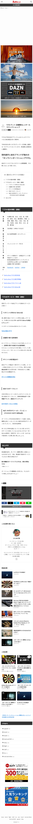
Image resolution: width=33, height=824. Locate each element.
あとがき (8, 198)
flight (6, 746)
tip (5, 753)
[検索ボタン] (31, 2)
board (6, 735)
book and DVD (9, 739)
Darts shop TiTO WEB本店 (12, 275)
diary (9, 129)
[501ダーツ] (16, 2)
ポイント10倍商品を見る (8, 377)
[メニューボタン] (2, 2)
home (2, 817)
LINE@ (23, 267)
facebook (10, 267)
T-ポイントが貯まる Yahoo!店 (16, 184)
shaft (6, 749)
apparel (7, 728)
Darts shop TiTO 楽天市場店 (12, 279)
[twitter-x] (16, 559)
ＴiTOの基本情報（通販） (13, 179)
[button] (4, 503)
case (19, 817)
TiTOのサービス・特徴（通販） (15, 182)
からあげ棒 (16, 538)
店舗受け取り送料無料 (14, 187)
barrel (6, 732)
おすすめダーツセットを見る (10, 404)
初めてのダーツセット (14, 191)
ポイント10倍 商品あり (15, 189)
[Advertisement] (16, 26)
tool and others (9, 756)
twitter (17, 267)
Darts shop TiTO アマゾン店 (12, 283)
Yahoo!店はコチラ (7, 331)
